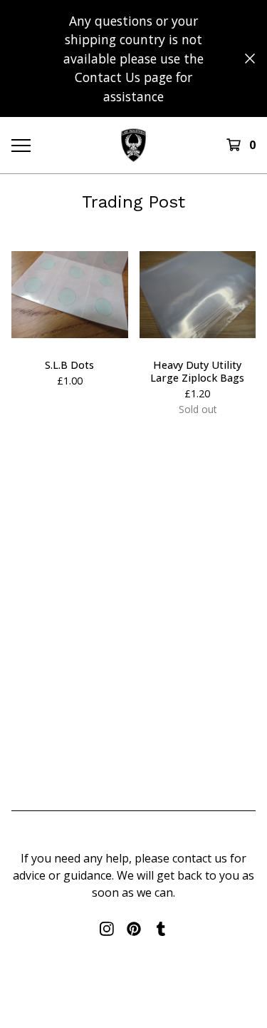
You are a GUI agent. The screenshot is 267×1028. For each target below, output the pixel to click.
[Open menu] (20, 145)
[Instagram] (106, 929)
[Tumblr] (161, 929)
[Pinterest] (134, 929)
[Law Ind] (133, 145)
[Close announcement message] (250, 58)
